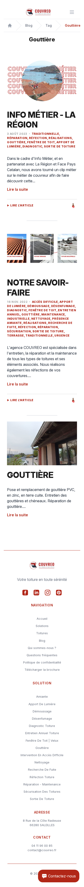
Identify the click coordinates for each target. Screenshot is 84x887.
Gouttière (30, 314)
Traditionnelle (45, 134)
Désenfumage (63, 306)
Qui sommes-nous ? (42, 648)
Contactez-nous (61, 876)
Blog (42, 640)
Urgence (62, 335)
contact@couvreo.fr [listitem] (42, 850)
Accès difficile (45, 302)
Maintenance (53, 314)
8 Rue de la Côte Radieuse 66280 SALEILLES (42, 823)
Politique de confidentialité (42, 662)
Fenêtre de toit (41, 142)
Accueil (42, 618)
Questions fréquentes (42, 655)
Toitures (42, 633)
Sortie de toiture (59, 146)
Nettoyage (40, 318)
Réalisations (60, 138)
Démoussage (38, 306)
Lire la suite (17, 189)
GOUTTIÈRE (30, 475)
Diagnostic (32, 146)
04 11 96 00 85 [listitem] (42, 845)
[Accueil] (9, 25)
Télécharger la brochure (42, 669)
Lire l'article (21, 205)
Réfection (38, 138)
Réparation (48, 327)
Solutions (42, 626)
